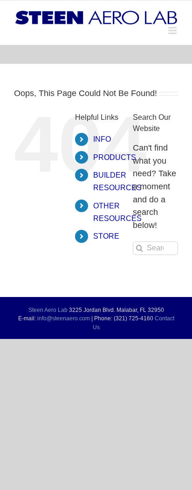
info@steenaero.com (63, 318)
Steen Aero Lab (48, 310)
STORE (106, 236)
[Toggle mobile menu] (173, 30)
